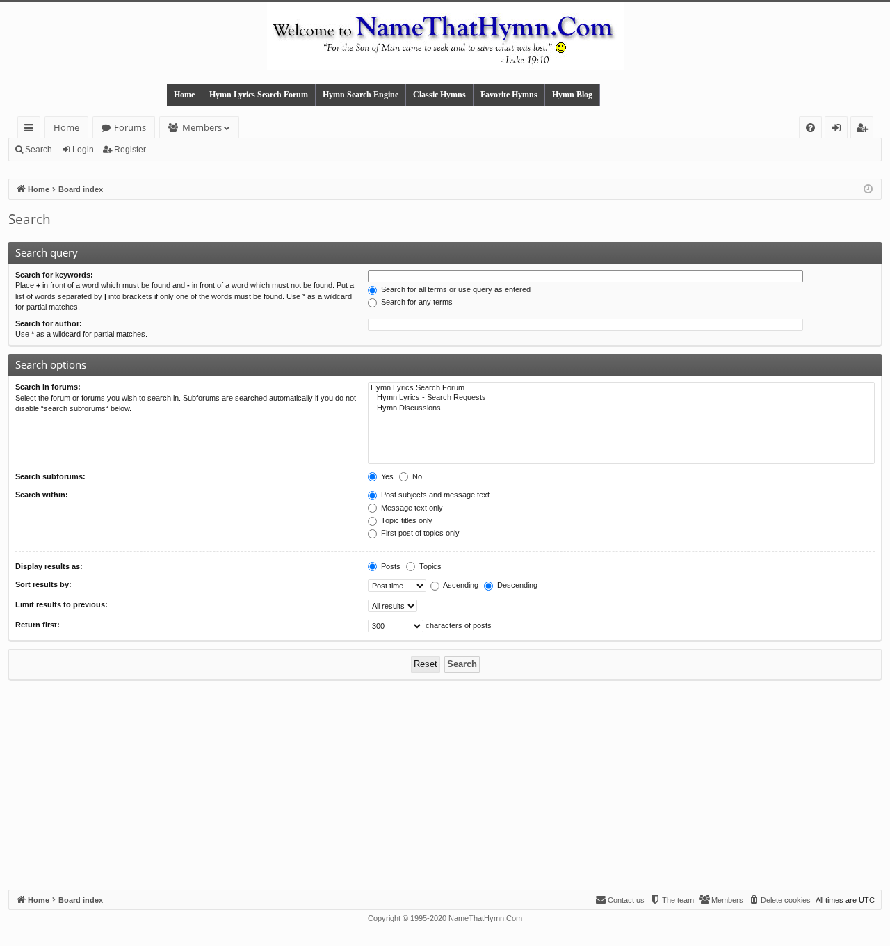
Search (38, 149)
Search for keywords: (54, 275)
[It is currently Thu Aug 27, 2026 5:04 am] (868, 190)
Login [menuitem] (839, 129)
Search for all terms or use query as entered (455, 289)
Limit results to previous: (61, 604)
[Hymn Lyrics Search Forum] (621, 388)
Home (184, 94)
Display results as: (49, 566)
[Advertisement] (445, 785)
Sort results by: (43, 584)
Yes (386, 476)
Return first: (37, 624)
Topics (429, 566)
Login (83, 149)
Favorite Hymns (508, 94)
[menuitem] (810, 127)
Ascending (460, 585)
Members (202, 127)
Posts (389, 566)
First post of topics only (419, 533)
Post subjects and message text (434, 494)
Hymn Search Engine (360, 94)
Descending (516, 585)
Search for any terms (416, 302)
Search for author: (48, 323)
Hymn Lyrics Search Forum (258, 94)
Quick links (32, 129)
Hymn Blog (572, 94)
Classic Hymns (439, 94)
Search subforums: (50, 476)
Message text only (411, 508)
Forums (130, 127)
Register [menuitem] (865, 129)
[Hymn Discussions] (621, 408)
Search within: (41, 494)
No (416, 476)
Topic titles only (405, 520)
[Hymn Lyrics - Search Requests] (621, 398)
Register (130, 149)
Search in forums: (48, 387)
